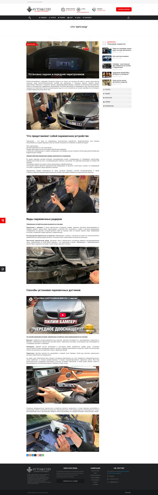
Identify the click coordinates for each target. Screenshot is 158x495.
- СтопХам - (95, 484)
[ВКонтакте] (27, 455)
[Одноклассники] (30, 455)
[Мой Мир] (33, 455)
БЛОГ (71, 17)
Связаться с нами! (70, 481)
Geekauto (111, 476)
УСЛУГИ (53, 17)
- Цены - (95, 473)
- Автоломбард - (95, 477)
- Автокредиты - (95, 480)
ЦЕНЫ (78, 17)
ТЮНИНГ (62, 17)
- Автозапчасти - (95, 470)
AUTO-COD (127, 492)
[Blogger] (38, 455)
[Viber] (40, 455)
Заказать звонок (124, 9)
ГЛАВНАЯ (44, 17)
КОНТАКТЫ (88, 17)
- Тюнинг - (95, 482)
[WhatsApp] (43, 455)
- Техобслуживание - (95, 475)
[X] (35, 455)
